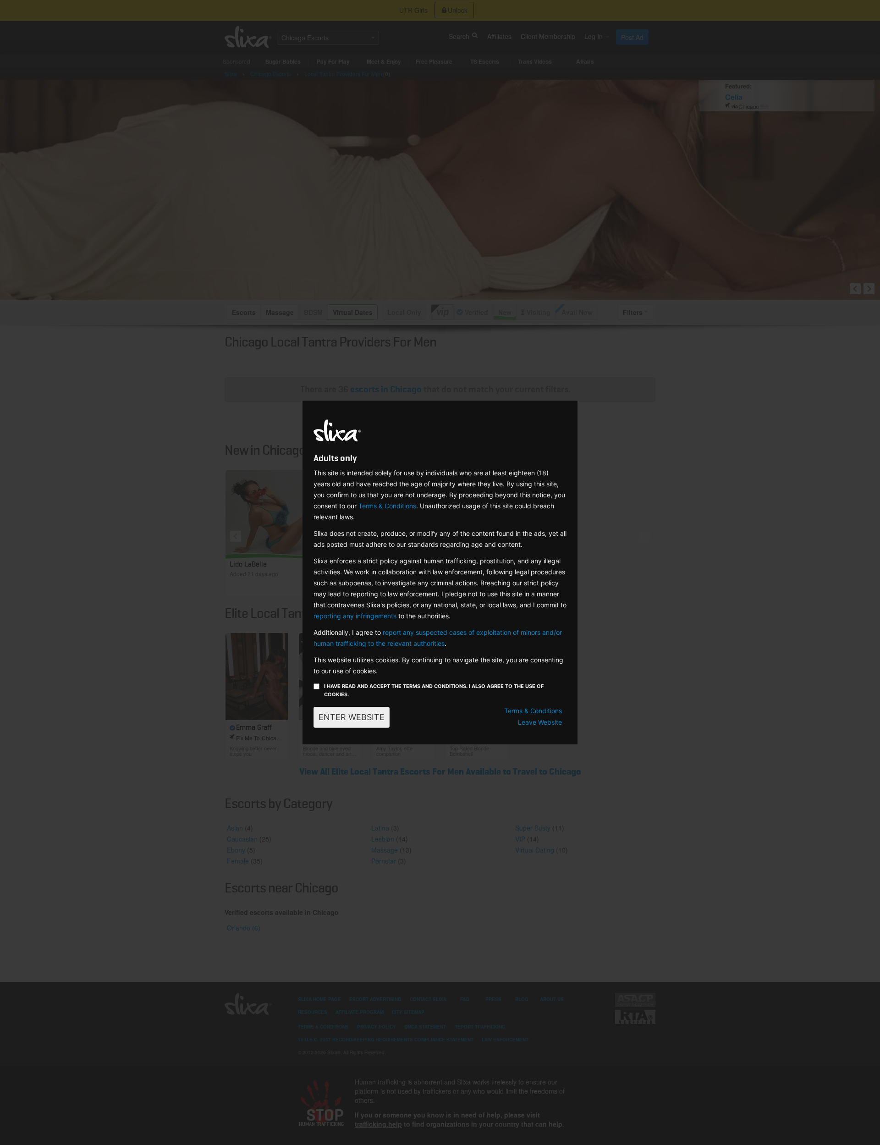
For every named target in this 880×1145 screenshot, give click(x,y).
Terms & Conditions (387, 506)
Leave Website (540, 722)
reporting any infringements (355, 616)
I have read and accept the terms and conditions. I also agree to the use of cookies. (434, 690)
